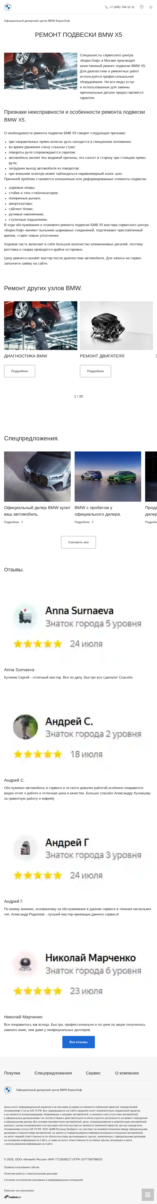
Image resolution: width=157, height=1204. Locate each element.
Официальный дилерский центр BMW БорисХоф (37, 20)
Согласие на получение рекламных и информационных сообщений (43, 1180)
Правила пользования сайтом (21, 1167)
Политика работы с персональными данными (30, 1173)
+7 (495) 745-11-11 (122, 7)
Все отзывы (79, 1042)
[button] (14, 491)
